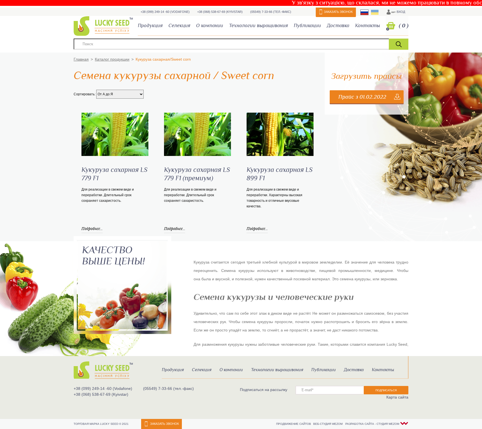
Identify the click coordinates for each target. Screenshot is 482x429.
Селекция (179, 25)
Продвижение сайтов (294, 423)
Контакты (367, 25)
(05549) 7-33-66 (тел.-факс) (270, 11)
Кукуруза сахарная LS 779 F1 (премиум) (197, 174)
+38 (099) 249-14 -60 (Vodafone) (165, 11)
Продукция (150, 25)
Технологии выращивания (258, 25)
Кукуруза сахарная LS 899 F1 (280, 174)
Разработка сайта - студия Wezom (372, 423)
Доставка (338, 25)
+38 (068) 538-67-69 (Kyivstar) (220, 11)
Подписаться (386, 390)
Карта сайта (397, 397)
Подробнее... (92, 228)
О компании (209, 25)
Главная (81, 59)
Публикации (307, 25)
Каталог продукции (112, 59)
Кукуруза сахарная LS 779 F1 (114, 174)
